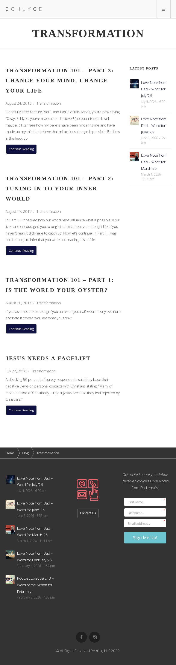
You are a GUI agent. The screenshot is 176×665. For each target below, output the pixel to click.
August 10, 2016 (19, 302)
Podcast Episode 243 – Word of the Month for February (35, 585)
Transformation (48, 103)
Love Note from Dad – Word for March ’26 (154, 162)
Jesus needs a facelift (48, 358)
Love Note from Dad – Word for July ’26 (154, 89)
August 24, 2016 (19, 103)
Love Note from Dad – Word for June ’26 (154, 125)
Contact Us (88, 513)
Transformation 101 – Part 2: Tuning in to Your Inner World (60, 188)
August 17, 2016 (19, 211)
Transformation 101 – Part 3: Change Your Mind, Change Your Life (60, 80)
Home (10, 453)
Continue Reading (21, 149)
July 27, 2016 (16, 371)
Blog (25, 453)
